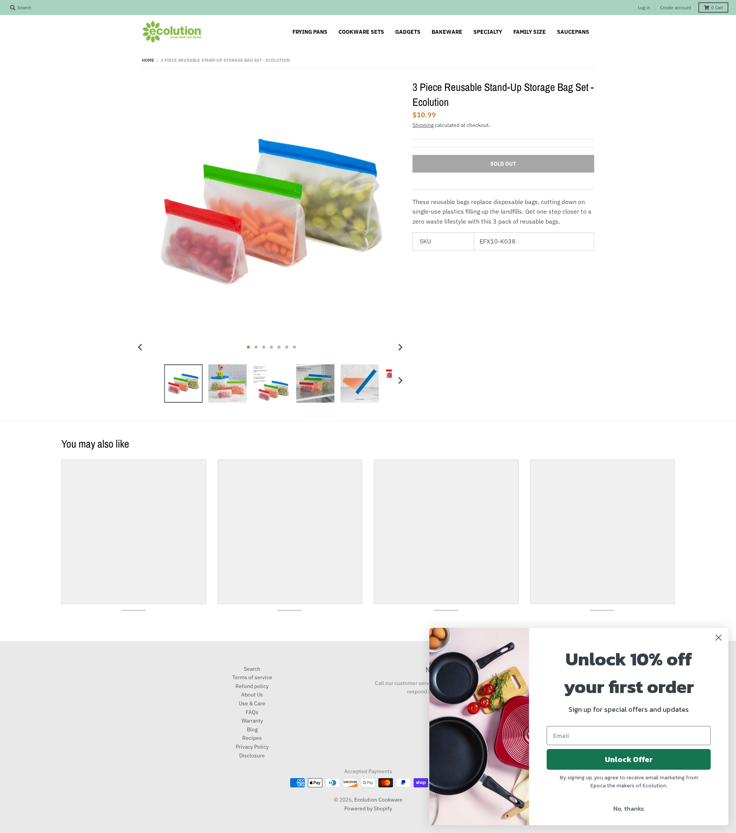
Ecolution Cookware (378, 799)
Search (252, 668)
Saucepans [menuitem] (573, 31)
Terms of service (252, 677)
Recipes (252, 737)
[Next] (400, 347)
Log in (644, 7)
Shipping (423, 125)
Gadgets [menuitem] (408, 31)
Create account (675, 7)
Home (148, 60)
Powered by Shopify (368, 808)
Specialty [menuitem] (487, 31)
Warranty (252, 720)
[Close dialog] (718, 637)
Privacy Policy (252, 746)
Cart (717, 7)
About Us (252, 694)
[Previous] (141, 347)
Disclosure (252, 755)
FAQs (252, 712)
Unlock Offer (629, 759)
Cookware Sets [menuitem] (361, 31)
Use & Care (252, 703)
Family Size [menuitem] (529, 31)
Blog (252, 729)
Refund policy (252, 686)
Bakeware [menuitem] (447, 31)
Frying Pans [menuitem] (309, 31)
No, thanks (628, 808)
